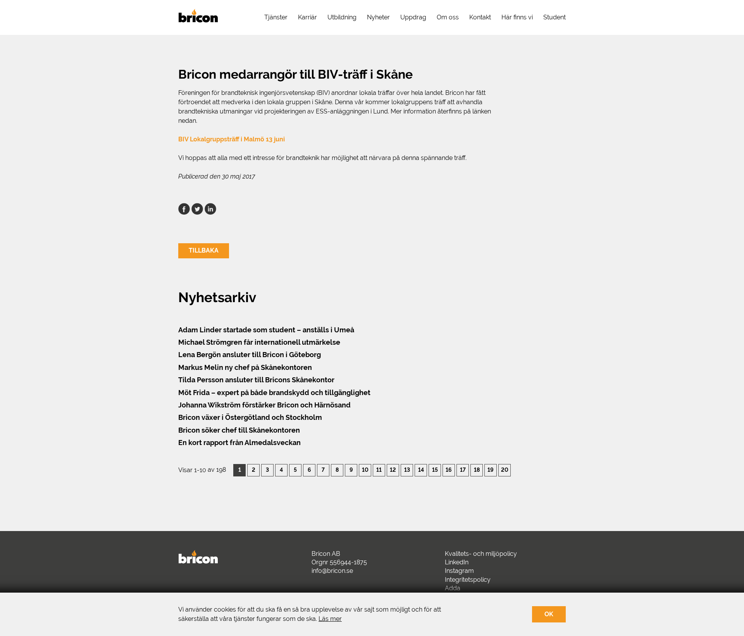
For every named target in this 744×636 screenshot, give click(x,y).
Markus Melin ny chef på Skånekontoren (245, 367)
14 (421, 469)
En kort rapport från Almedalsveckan (239, 442)
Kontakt (480, 17)
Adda (452, 588)
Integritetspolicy (468, 579)
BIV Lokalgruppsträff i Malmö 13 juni (231, 139)
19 (490, 469)
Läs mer (330, 618)
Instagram (459, 570)
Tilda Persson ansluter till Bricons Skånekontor (256, 380)
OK (548, 614)
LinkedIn (456, 562)
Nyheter (378, 17)
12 (393, 469)
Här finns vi (517, 17)
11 (379, 469)
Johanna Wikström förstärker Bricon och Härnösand (264, 405)
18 (477, 469)
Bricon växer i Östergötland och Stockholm (250, 417)
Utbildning (341, 17)
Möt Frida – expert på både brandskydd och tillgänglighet (274, 392)
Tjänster (276, 17)
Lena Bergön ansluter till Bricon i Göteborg (249, 355)
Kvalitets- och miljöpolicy (481, 553)
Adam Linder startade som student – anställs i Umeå (266, 330)
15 (435, 469)
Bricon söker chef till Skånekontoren (239, 430)
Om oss (448, 17)
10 (365, 469)
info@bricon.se (332, 570)
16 (449, 469)
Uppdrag (413, 17)
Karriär (307, 17)
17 (463, 469)
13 (407, 469)
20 (504, 469)
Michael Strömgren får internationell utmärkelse (259, 342)
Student (554, 17)
